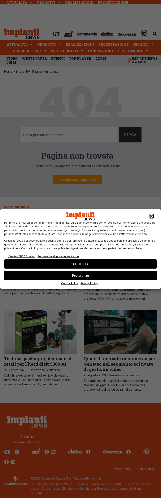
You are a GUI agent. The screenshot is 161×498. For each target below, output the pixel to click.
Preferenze (80, 275)
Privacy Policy (89, 283)
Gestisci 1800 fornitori (21, 256)
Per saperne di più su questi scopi (58, 256)
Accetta (81, 264)
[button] (151, 216)
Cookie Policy (69, 283)
